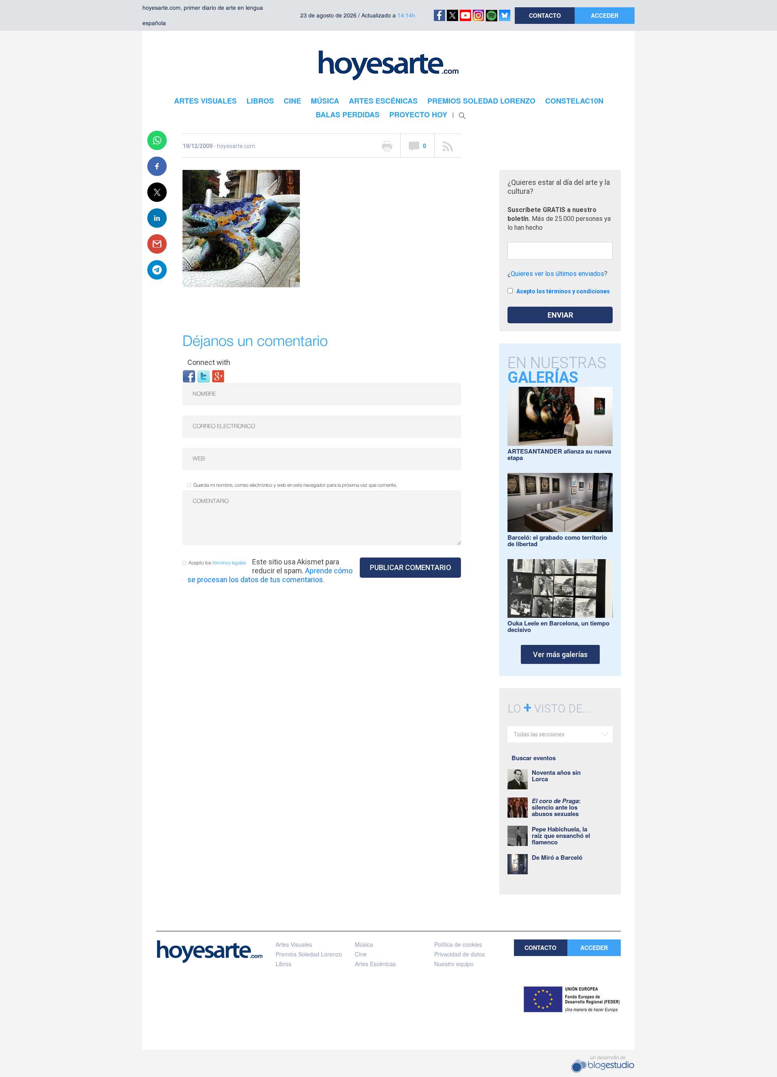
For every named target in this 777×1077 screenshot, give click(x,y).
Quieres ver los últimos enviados (557, 274)
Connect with (208, 362)
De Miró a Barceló (557, 857)
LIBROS (260, 100)
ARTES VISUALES (205, 100)
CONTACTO (545, 15)
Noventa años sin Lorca (556, 775)
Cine (361, 954)
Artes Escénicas (375, 964)
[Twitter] (203, 375)
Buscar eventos (534, 758)
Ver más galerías (560, 654)
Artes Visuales (294, 944)
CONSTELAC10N (574, 100)
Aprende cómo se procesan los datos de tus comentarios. (269, 575)
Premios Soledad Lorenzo (309, 954)
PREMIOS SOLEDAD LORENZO (481, 100)
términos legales (229, 563)
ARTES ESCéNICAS (383, 100)
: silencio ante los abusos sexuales (556, 807)
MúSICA (325, 100)
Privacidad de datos (459, 954)
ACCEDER (604, 15)
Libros (283, 964)
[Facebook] (189, 375)
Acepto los (217, 563)
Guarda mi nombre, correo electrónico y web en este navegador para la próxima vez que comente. (295, 485)
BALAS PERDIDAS (348, 114)
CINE (292, 100)
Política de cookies (458, 944)
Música (364, 944)
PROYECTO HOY (418, 114)
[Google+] (218, 375)
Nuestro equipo (453, 964)
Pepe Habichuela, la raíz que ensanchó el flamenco (561, 835)
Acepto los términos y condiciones (563, 291)
